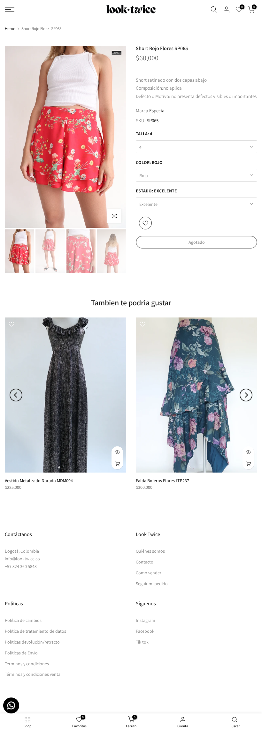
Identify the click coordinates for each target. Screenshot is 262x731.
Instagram (145, 620)
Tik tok (142, 642)
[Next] (246, 395)
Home (10, 28)
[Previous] (16, 395)
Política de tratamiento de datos (35, 631)
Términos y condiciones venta (32, 674)
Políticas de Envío (21, 653)
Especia (157, 111)
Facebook (145, 631)
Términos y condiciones (27, 664)
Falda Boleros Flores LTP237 (162, 480)
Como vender (148, 573)
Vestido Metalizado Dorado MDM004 (39, 480)
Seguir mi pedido (152, 583)
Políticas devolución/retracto (32, 642)
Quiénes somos (150, 551)
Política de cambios (23, 620)
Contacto (144, 562)
